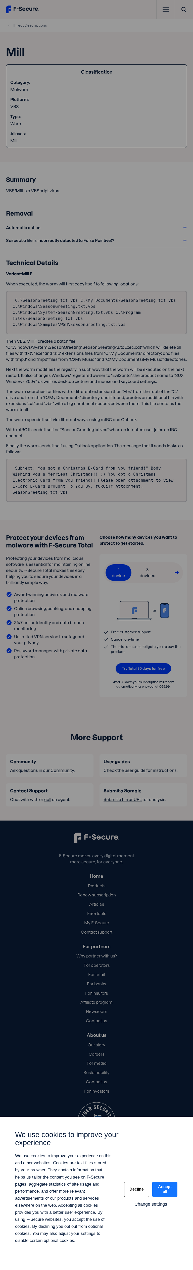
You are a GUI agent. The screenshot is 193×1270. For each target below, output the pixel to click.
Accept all (165, 1189)
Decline (136, 1189)
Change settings (150, 1204)
